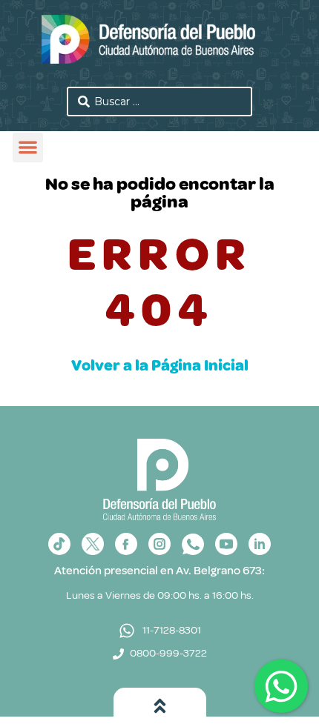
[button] (28, 148)
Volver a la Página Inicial (160, 365)
